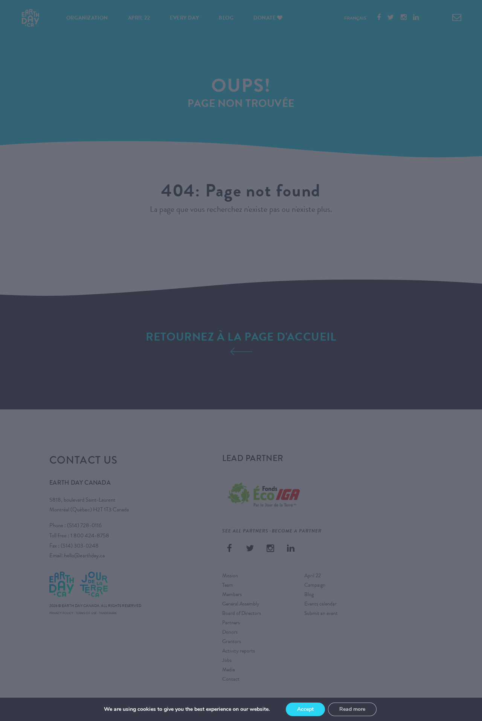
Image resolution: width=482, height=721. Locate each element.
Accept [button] (305, 709)
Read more (352, 709)
